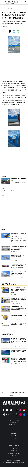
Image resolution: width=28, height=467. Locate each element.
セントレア (15, 267)
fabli (12, 354)
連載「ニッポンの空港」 (21, 182)
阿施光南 (12, 243)
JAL (11, 267)
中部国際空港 (20, 267)
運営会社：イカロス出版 (14, 445)
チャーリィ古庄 (16, 345)
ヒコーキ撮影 (22, 345)
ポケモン (14, 327)
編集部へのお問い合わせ (14, 425)
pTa (11, 363)
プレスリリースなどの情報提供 (14, 420)
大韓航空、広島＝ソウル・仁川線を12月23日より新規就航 (18, 256)
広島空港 (12, 260)
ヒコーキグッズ (19, 363)
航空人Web (14, 433)
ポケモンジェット (20, 327)
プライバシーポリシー (14, 448)
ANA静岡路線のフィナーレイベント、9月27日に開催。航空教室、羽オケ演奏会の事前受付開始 (18, 248)
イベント (12, 303)
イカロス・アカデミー (14, 435)
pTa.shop (14, 438)
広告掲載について (14, 422)
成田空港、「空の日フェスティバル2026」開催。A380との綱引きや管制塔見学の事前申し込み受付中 (18, 299)
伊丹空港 (12, 319)
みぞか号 (3, 190)
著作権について (14, 450)
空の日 (20, 303)
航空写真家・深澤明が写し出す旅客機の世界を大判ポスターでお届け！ (18, 351)
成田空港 (23, 277)
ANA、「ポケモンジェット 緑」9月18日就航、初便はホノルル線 (18, 324)
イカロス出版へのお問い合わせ (14, 453)
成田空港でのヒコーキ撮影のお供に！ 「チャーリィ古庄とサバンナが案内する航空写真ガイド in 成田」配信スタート (18, 341)
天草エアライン (10, 190)
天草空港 (12, 182)
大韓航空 (21, 258)
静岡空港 (15, 251)
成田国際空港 (13, 346)
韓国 (16, 260)
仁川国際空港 (16, 258)
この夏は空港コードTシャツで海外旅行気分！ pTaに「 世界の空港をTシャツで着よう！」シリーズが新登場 (18, 359)
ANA (12, 251)
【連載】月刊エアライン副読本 (16, 238)
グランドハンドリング (17, 277)
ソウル (12, 258)
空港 (16, 182)
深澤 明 (14, 354)
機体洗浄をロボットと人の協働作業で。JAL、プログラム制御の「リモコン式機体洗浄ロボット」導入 (18, 273)
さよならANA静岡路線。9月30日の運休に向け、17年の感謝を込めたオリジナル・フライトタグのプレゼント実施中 (18, 290)
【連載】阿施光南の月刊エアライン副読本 (18, 241)
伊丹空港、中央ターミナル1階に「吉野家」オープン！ (18, 316)
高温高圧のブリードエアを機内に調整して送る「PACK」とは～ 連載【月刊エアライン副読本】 (18, 235)
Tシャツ (14, 363)
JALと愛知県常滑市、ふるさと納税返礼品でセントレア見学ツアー (18, 264)
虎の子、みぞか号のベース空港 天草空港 (18, 179)
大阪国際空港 (17, 319)
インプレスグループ (14, 456)
